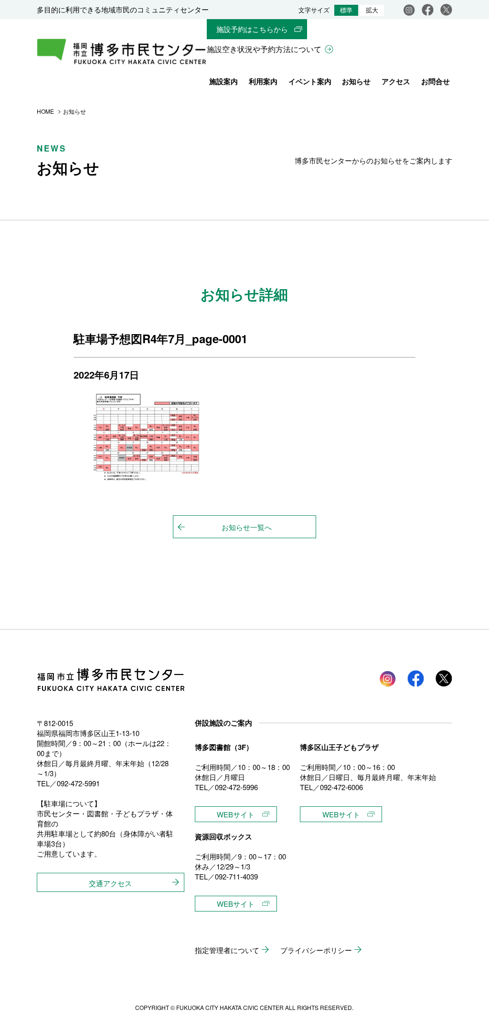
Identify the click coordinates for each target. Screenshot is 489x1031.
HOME (45, 111)
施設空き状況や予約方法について (264, 48)
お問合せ (435, 81)
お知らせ (356, 81)
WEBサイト (236, 814)
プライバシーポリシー (316, 950)
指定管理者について (227, 950)
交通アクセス (110, 883)
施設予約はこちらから (252, 29)
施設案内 (223, 81)
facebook (428, 9)
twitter (444, 678)
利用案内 (263, 81)
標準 (346, 10)
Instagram (409, 9)
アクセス (396, 81)
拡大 (372, 10)
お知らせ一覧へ (247, 527)
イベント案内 (309, 81)
